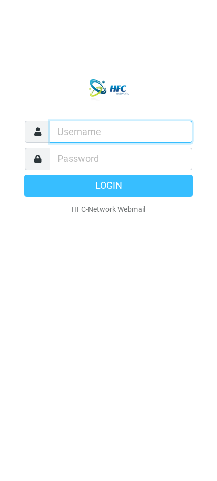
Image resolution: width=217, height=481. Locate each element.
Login (108, 185)
